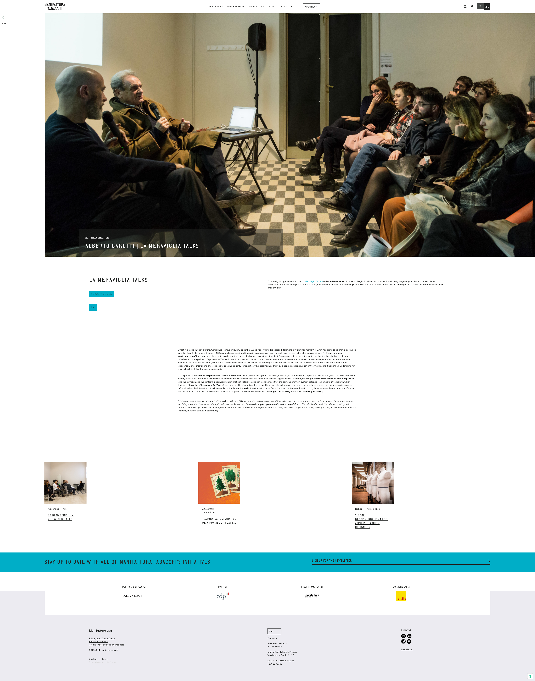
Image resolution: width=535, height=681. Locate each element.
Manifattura (287, 6)
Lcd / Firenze (110, 662)
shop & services (235, 6)
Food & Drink (216, 6)
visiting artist (97, 237)
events (273, 6)
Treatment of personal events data (106, 644)
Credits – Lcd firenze (98, 659)
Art (263, 6)
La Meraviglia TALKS (312, 281)
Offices (253, 6)
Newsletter (407, 649)
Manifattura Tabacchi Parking (282, 652)
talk (107, 237)
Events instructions (98, 641)
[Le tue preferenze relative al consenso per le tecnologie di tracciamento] (530, 676)
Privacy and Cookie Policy (102, 638)
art (86, 237)
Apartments (311, 7)
